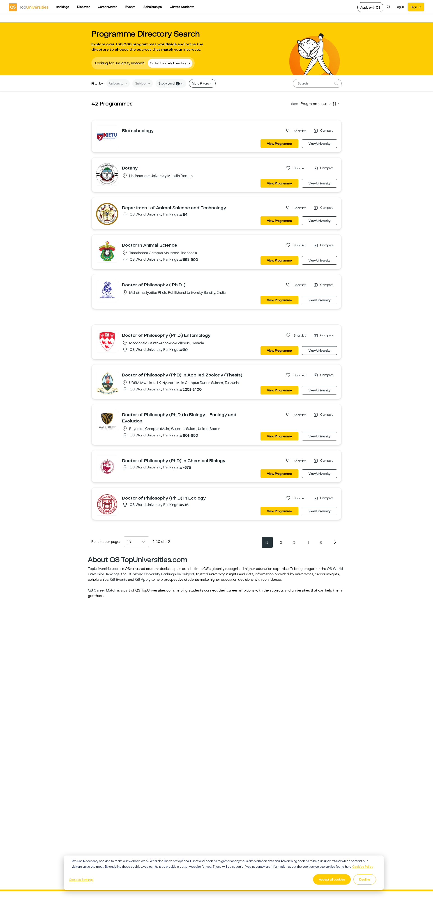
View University (319, 144)
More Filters (201, 83)
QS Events (118, 579)
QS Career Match (102, 590)
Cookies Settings (81, 880)
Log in (400, 7)
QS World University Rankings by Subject (160, 574)
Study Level (168, 83)
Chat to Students (182, 7)
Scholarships (152, 7)
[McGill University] (107, 341)
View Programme (279, 144)
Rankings (62, 7)
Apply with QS (370, 7)
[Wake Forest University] (107, 420)
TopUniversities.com (104, 568)
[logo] (28, 7)
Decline (364, 879)
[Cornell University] (107, 504)
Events (130, 7)
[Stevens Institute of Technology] (107, 466)
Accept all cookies (332, 879)
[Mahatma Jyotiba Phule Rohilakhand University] (107, 291)
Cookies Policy (362, 867)
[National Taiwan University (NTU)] (107, 213)
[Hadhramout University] (107, 174)
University (116, 83)
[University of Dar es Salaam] (107, 383)
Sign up (416, 7)
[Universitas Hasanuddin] (107, 251)
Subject (141, 83)
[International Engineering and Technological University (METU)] (107, 136)
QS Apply (142, 579)
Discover (83, 7)
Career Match (107, 7)
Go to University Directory (168, 63)
